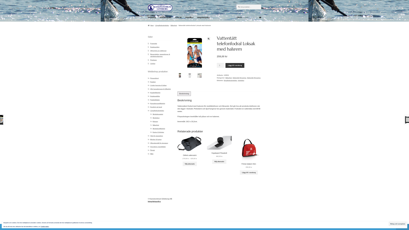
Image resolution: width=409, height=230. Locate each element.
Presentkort (154, 78)
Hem (152, 25)
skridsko (241, 80)
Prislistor (153, 60)
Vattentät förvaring (239, 78)
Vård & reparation (156, 136)
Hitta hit (178, 17)
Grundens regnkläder (158, 147)
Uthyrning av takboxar (158, 51)
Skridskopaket (158, 114)
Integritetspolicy (203, 17)
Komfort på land (156, 107)
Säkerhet (174, 25)
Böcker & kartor (156, 139)
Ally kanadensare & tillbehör (160, 89)
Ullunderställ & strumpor (159, 143)
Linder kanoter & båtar (158, 85)
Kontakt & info (165, 17)
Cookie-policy (45, 226)
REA (151, 154)
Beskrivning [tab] (184, 94)
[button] (208, 38)
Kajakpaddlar (155, 96)
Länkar (152, 63)
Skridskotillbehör (159, 128)
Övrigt (152, 150)
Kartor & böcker (158, 132)
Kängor (155, 121)
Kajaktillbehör (155, 92)
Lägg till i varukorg (235, 65)
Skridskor (156, 118)
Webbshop (152, 17)
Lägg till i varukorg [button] (249, 172)
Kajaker (153, 82)
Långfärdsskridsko (162, 25)
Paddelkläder (155, 100)
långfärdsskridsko (230, 80)
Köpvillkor (189, 17)
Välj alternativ (190, 164)
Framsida (153, 43)
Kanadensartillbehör (157, 103)
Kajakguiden (154, 47)
